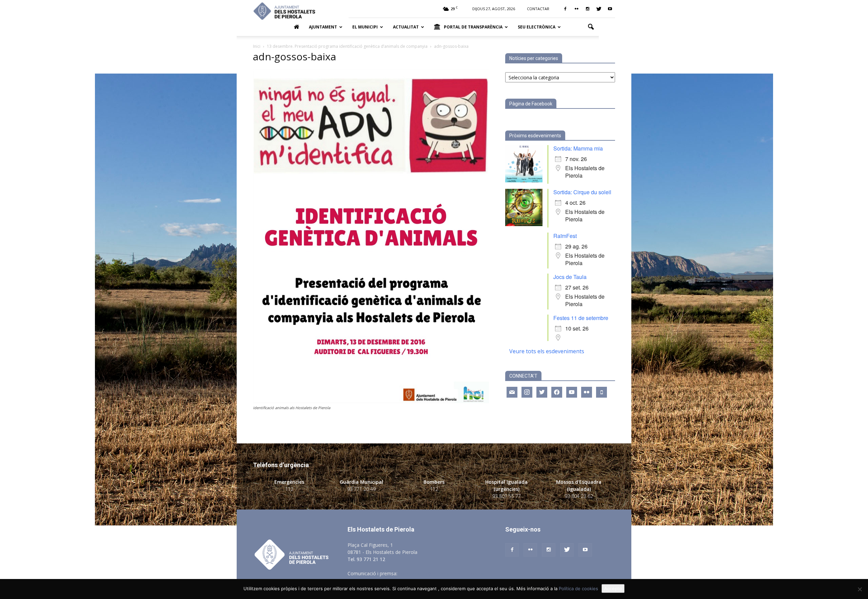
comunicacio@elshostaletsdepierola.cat (442, 573)
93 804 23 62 (579, 496)
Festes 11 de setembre (580, 318)
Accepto (613, 588)
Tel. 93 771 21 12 (366, 559)
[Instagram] (588, 9)
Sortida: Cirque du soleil (582, 192)
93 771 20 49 (361, 489)
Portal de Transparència (473, 27)
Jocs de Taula (570, 277)
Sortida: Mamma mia (578, 148)
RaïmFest (565, 236)
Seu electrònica (536, 27)
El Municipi (365, 27)
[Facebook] (565, 9)
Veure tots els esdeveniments (546, 351)
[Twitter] (599, 9)
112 (289, 489)
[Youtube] (610, 9)
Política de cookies (578, 588)
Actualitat (406, 27)
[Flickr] (576, 9)
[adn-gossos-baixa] (371, 401)
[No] (859, 589)
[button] (591, 27)
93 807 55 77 (506, 496)
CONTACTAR (538, 8)
